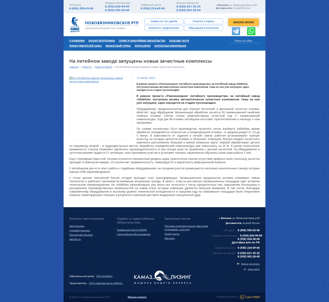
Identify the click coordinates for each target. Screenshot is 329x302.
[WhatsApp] (251, 31)
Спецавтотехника (79, 230)
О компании (77, 40)
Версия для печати (250, 263)
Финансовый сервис (118, 46)
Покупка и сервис (203, 21)
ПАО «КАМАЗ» (104, 276)
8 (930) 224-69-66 (153, 8)
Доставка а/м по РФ (246, 242)
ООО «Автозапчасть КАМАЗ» (106, 283)
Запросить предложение (164, 28)
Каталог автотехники (102, 40)
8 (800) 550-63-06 (81, 8)
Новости (86, 67)
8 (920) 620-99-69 (117, 6)
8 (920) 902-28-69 (188, 10)
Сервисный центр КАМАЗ (132, 230)
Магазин (169, 238)
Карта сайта (254, 269)
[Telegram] (236, 31)
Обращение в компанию (203, 28)
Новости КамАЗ (103, 67)
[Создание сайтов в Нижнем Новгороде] (250, 296)
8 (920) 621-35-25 (188, 6)
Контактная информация (170, 46)
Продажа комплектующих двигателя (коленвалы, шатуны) (186, 227)
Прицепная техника (81, 234)
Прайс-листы (172, 234)
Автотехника (76, 226)
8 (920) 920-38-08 (117, 10)
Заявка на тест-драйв (164, 21)
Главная (73, 67)
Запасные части (179, 40)
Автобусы (75, 239)
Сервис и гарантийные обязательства (142, 40)
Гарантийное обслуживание (133, 234)
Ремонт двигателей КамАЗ (85, 46)
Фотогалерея (143, 46)
